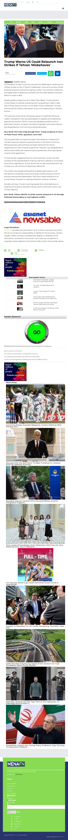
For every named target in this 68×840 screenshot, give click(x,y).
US (9, 22)
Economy (59, 22)
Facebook (17, 816)
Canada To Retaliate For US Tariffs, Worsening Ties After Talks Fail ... (35, 627)
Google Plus (17, 821)
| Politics (49, 22)
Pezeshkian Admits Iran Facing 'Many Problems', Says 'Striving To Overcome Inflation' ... (35, 746)
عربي (28, 2)
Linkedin (16, 826)
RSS (15, 829)
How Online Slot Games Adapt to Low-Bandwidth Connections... (21, 353)
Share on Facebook (30, 73)
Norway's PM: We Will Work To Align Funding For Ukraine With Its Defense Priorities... (33, 464)
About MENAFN (12, 793)
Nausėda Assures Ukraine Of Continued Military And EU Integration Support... (32, 502)
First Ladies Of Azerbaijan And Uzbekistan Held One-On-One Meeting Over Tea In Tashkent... (34, 546)
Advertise (10, 791)
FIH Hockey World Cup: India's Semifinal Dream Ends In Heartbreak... (32, 583)
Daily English (12, 800)
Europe (18, 22)
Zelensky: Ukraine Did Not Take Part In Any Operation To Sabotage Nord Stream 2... (32, 703)
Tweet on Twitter (42, 73)
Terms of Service (12, 783)
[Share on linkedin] (57, 73)
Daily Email (17, 824)
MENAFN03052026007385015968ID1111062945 (24, 202)
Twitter (16, 819)
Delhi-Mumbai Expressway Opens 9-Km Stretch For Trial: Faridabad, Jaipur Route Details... (32, 665)
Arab (26, 22)
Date (7, 72)
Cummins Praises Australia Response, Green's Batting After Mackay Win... (34, 426)
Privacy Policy (11, 786)
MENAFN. (16, 835)
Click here (18, 774)
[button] (32, 2)
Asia (33, 22)
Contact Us (10, 788)
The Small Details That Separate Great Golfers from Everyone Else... (22, 356)
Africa (40, 22)
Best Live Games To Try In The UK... (13, 351)
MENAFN (9, 82)
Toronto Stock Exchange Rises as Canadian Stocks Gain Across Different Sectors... (26, 359)
